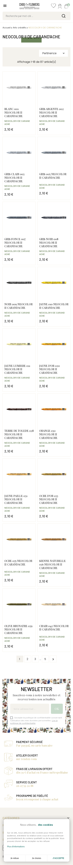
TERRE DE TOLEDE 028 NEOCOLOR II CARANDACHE (19, 434)
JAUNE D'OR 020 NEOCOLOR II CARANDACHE (49, 369)
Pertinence (53, 53)
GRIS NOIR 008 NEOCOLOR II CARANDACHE (48, 242)
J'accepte (58, 858)
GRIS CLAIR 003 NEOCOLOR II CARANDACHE (14, 177)
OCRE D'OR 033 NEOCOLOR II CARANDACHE (48, 499)
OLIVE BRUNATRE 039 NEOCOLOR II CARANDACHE (18, 629)
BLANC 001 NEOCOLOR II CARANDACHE (13, 112)
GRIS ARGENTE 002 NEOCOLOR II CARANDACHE (51, 112)
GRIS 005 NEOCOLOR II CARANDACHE (52, 175)
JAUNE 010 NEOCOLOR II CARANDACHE (53, 305)
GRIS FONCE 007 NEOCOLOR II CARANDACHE (14, 242)
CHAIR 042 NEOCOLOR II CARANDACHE (54, 627)
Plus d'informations (16, 846)
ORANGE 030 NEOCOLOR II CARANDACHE (48, 434)
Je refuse (14, 858)
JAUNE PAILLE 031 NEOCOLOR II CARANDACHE (15, 499)
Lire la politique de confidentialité (34, 721)
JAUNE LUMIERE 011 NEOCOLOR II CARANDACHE (17, 369)
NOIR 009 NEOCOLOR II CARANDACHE (18, 305)
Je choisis (36, 858)
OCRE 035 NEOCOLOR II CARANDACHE (18, 562)
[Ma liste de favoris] (53, 6)
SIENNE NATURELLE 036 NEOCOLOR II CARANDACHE (52, 564)
